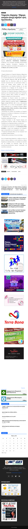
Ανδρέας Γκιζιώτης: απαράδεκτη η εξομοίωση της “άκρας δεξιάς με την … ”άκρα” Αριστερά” (20, 188)
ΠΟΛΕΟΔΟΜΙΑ (14, 171)
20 (24, 445)
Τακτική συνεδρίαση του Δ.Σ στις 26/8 (8, 416)
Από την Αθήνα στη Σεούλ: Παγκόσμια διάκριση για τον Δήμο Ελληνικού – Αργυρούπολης (16, 211)
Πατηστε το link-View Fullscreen (8, 150)
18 (17, 445)
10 (13, 443)
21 (3, 448)
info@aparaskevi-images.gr (17, 472)
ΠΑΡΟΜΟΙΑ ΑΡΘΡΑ (5, 194)
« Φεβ (2, 452)
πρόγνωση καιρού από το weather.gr (11, 496)
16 (10, 445)
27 (24, 448)
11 (17, 443)
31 (13, 450)
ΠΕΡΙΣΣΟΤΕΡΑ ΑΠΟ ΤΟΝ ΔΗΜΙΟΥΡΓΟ (16, 194)
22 (6, 448)
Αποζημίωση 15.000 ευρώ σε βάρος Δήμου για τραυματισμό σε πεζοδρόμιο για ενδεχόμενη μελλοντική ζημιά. (17, 205)
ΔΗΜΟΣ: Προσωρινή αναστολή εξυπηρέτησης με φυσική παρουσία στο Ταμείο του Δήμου (14, 421)
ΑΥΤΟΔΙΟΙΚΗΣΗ (8, 10)
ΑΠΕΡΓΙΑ (8, 171)
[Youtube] (19, 476)
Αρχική (2, 10)
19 (21, 445)
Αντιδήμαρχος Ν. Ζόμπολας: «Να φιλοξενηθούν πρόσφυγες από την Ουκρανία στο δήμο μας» (7, 188)
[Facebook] (8, 476)
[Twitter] (15, 476)
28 (3, 450)
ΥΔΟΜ (19, 171)
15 (6, 445)
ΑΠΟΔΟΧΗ (14, 7)
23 (10, 448)
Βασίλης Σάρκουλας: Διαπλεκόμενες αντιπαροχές (11, 426)
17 (13, 445)
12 (21, 443)
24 (13, 448)
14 (3, 445)
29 (6, 450)
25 (17, 448)
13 (24, 443)
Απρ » (5, 452)
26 (21, 448)
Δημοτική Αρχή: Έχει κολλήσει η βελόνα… (9, 412)
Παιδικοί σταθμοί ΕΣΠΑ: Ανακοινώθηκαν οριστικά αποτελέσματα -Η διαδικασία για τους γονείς (17, 199)
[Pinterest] (12, 476)
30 (10, 450)
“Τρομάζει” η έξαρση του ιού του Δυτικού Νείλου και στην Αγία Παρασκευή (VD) (13, 407)
